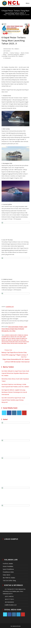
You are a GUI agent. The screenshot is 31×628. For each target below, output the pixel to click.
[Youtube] (24, 413)
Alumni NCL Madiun (9, 335)
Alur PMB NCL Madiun (9, 577)
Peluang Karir (15, 340)
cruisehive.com (10, 306)
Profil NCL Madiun (8, 563)
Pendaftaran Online (8, 572)
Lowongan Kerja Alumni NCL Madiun (12, 56)
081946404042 (9, 602)
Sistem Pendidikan (8, 566)
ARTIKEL (5, 53)
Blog (4, 54)
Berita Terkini (25, 53)
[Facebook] (9, 413)
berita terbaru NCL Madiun (21, 335)
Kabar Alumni (6, 575)
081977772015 (9, 599)
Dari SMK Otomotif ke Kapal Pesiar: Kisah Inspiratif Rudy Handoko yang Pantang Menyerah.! (13, 400)
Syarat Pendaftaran (8, 569)
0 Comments (7, 58)
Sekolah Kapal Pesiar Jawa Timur (10, 341)
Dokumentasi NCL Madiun (8, 336)
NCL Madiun (8, 340)
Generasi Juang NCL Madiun (16, 54)
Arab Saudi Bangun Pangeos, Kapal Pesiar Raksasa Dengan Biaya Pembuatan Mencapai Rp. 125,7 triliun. (14, 329)
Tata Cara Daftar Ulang (9, 580)
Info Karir (19, 336)
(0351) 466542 (9, 596)
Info (16, 336)
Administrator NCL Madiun (11, 49)
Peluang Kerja (22, 340)
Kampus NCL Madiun (10, 338)
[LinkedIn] (19, 413)
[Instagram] (14, 413)
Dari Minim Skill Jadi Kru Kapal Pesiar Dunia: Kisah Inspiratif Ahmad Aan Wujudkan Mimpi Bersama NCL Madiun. (15, 373)
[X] (4, 413)
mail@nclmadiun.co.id (10, 605)
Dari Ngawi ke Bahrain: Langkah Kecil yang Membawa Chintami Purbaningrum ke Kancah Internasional (14, 392)
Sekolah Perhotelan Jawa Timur (18, 343)
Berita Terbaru (14, 53)
